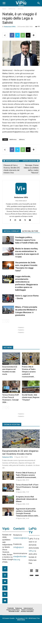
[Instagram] (16, 220)
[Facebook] (12, 35)
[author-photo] (21, 194)
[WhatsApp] (22, 35)
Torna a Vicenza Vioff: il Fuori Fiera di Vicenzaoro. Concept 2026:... (27, 487)
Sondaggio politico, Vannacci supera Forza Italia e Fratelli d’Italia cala (26, 240)
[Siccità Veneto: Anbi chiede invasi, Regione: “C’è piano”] (31, 387)
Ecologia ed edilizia (28, 391)
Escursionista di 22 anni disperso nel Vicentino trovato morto (20, 452)
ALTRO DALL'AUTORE (30, 231)
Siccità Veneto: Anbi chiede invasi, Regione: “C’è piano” (31, 397)
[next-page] (7, 321)
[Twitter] (17, 35)
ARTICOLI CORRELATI (11, 231)
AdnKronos (12, 139)
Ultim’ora (20, 9)
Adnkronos (11, 9)
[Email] (28, 35)
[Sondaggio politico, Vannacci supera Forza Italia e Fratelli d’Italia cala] (8, 240)
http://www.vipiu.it (21, 201)
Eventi (24, 363)
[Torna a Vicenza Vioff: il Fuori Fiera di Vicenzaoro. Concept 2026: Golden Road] (11, 387)
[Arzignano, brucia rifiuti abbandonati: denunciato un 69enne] (8, 500)
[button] (4, 3)
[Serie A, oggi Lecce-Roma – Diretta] (8, 298)
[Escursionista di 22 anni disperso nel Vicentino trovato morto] (11, 358)
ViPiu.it (32, 551)
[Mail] (21, 220)
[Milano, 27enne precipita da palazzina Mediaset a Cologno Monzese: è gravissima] (8, 310)
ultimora (21, 139)
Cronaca (5, 363)
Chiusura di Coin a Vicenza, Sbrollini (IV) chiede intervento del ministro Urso (12, 169)
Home (4, 9)
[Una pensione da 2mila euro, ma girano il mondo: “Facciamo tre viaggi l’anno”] (8, 265)
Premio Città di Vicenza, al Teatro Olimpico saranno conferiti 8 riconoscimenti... (29, 372)
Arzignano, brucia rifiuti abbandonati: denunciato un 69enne (26, 499)
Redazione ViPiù (10, 26)
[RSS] (4, 588)
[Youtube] (31, 220)
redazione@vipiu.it (21, 538)
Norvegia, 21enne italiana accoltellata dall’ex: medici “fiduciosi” (31, 169)
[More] (33, 35)
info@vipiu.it (18, 547)
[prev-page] (3, 321)
